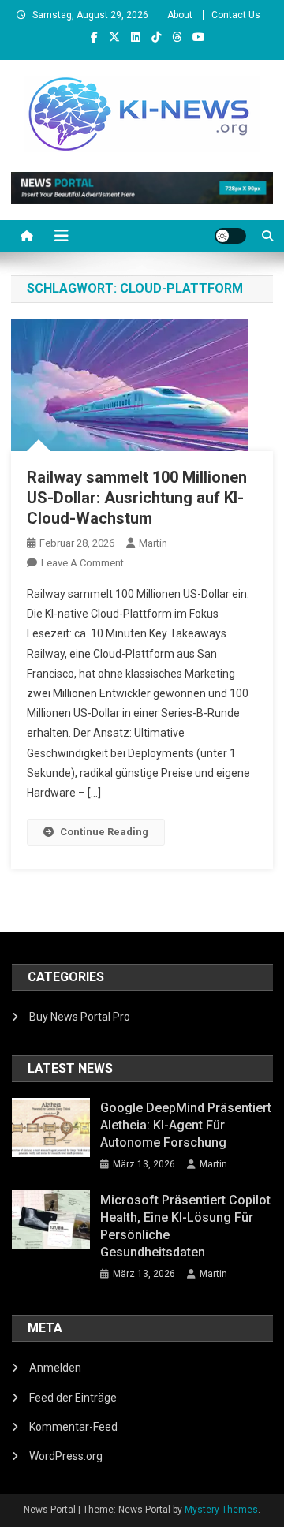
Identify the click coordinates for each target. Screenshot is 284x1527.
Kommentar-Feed (73, 1427)
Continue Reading (104, 832)
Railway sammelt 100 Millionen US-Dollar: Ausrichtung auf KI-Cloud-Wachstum (137, 498)
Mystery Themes (221, 1509)
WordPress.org (66, 1456)
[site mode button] (230, 236)
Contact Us (235, 15)
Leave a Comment (82, 563)
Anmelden (55, 1367)
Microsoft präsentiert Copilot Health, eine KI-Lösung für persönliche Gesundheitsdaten (185, 1226)
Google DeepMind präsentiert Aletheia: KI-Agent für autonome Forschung (185, 1125)
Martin (153, 543)
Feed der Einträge (73, 1397)
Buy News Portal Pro (79, 1016)
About (179, 15)
